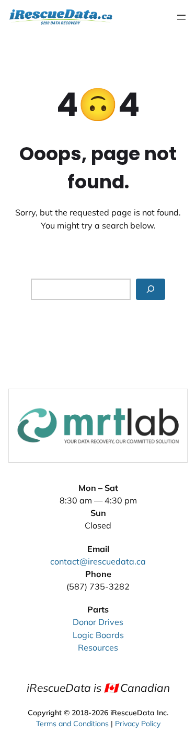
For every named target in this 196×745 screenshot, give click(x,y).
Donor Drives (98, 622)
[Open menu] (181, 17)
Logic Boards (98, 635)
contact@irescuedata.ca (98, 561)
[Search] (150, 289)
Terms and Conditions (72, 723)
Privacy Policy (137, 723)
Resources (98, 647)
